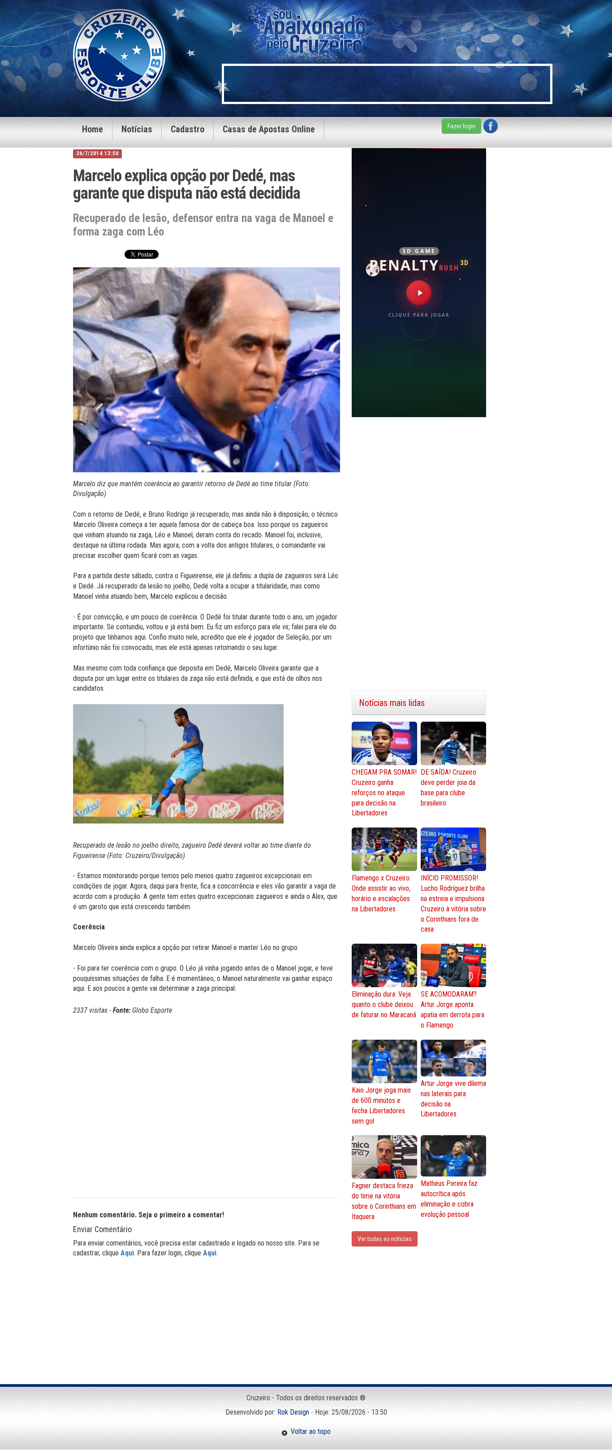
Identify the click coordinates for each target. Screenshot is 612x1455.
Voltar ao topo (309, 1431)
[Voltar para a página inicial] (119, 54)
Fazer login (461, 126)
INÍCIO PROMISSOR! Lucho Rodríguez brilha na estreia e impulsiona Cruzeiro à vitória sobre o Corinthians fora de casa (453, 903)
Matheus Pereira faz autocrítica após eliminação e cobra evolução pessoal (449, 1199)
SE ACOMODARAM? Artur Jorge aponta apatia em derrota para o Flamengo (452, 1009)
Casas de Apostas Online (269, 129)
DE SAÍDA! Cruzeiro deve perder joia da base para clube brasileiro (448, 787)
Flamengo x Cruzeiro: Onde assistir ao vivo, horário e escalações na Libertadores (381, 893)
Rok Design (293, 1412)
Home (92, 129)
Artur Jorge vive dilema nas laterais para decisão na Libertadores (453, 1099)
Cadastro (187, 129)
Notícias (136, 129)
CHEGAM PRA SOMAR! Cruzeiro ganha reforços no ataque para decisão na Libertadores (384, 792)
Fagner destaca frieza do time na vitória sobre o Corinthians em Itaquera (384, 1201)
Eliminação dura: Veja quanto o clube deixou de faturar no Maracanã (384, 1004)
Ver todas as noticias (385, 1238)
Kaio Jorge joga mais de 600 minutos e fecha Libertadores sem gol (381, 1105)
